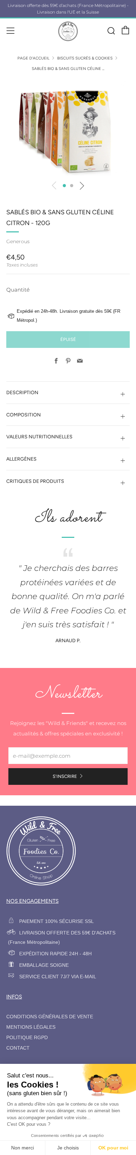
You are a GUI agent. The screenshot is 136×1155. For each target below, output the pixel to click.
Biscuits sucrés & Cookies (85, 58)
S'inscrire (65, 776)
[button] (64, 185)
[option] (68, 128)
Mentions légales (30, 1027)
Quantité (18, 289)
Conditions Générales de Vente (49, 1016)
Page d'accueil (33, 58)
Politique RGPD (27, 1037)
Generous (18, 241)
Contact (18, 1048)
